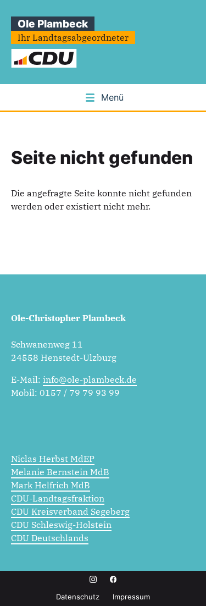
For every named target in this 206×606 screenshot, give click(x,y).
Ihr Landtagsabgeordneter (73, 37)
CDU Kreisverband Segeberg (70, 511)
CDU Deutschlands (49, 537)
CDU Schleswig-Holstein (61, 524)
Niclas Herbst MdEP (52, 458)
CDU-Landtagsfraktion (57, 498)
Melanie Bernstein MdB (60, 471)
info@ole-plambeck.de (90, 379)
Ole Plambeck (53, 23)
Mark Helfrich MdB (50, 485)
